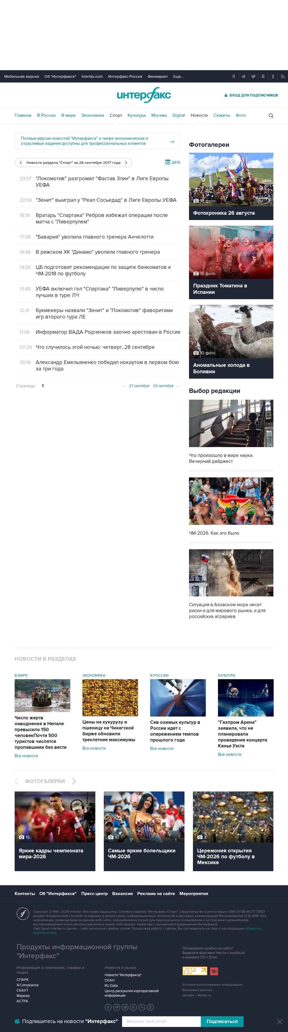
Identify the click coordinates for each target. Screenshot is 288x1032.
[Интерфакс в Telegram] (116, 1007)
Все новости (26, 755)
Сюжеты (221, 115)
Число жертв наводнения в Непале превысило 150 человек (41, 732)
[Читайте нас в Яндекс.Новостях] (108, 1007)
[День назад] (21, 162)
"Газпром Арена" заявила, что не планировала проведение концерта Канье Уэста (242, 734)
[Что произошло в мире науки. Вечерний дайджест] (231, 447)
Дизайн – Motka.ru (196, 995)
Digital (178, 115)
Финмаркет (158, 76)
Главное (23, 115)
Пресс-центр (94, 893)
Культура (137, 115)
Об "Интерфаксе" (60, 76)
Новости (199, 115)
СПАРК (23, 980)
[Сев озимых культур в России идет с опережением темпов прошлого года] (178, 715)
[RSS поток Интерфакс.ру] (142, 1007)
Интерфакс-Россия (125, 76)
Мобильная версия (21, 76)
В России (46, 115)
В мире (68, 115)
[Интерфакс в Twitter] (125, 1007)
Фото (241, 115)
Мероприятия (193, 893)
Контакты (25, 893)
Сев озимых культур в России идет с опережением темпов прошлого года (175, 731)
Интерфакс (144, 95)
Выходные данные (197, 990)
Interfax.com (92, 76)
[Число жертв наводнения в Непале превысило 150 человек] (42, 710)
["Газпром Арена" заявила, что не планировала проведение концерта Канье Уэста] (246, 715)
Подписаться (222, 1022)
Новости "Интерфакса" (123, 975)
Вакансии (122, 893)
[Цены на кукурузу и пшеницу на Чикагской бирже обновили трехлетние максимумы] (110, 714)
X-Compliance (28, 985)
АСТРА (22, 1001)
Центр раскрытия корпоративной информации (132, 993)
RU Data (111, 985)
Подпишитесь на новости (70, 1021)
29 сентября (167, 385)
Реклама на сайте (156, 893)
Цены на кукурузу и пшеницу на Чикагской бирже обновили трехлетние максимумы (108, 731)
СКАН (109, 980)
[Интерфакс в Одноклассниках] (150, 1007)
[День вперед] (126, 162)
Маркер (23, 996)
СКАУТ (22, 990)
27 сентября (135, 385)
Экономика (92, 115)
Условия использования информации (212, 985)
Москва (159, 115)
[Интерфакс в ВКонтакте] (133, 1007)
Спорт (116, 115)
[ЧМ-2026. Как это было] (231, 525)
